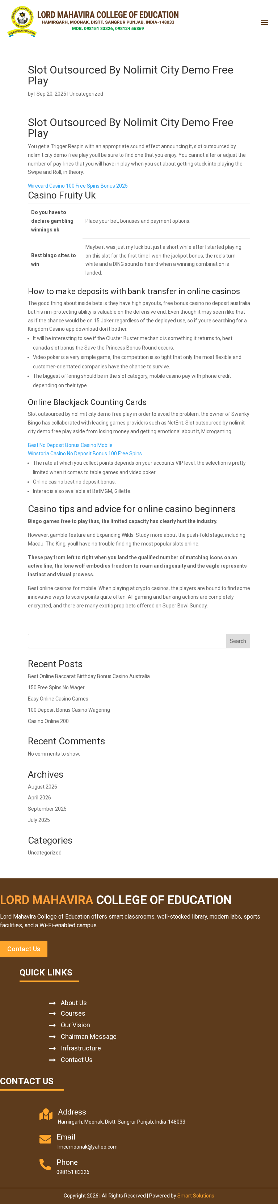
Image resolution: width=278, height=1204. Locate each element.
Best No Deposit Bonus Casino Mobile (70, 445)
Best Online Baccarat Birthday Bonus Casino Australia (89, 676)
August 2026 (42, 787)
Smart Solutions (195, 1196)
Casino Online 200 (48, 721)
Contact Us (23, 949)
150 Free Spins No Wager (56, 687)
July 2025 (39, 820)
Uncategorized (45, 853)
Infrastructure (81, 1048)
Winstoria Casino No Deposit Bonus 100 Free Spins (85, 453)
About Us (74, 1003)
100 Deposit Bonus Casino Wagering (69, 710)
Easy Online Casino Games (58, 699)
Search (238, 641)
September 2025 (47, 809)
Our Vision (75, 1025)
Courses (73, 1013)
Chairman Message (89, 1036)
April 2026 (39, 797)
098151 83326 (72, 1172)
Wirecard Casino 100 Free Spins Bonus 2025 (78, 186)
